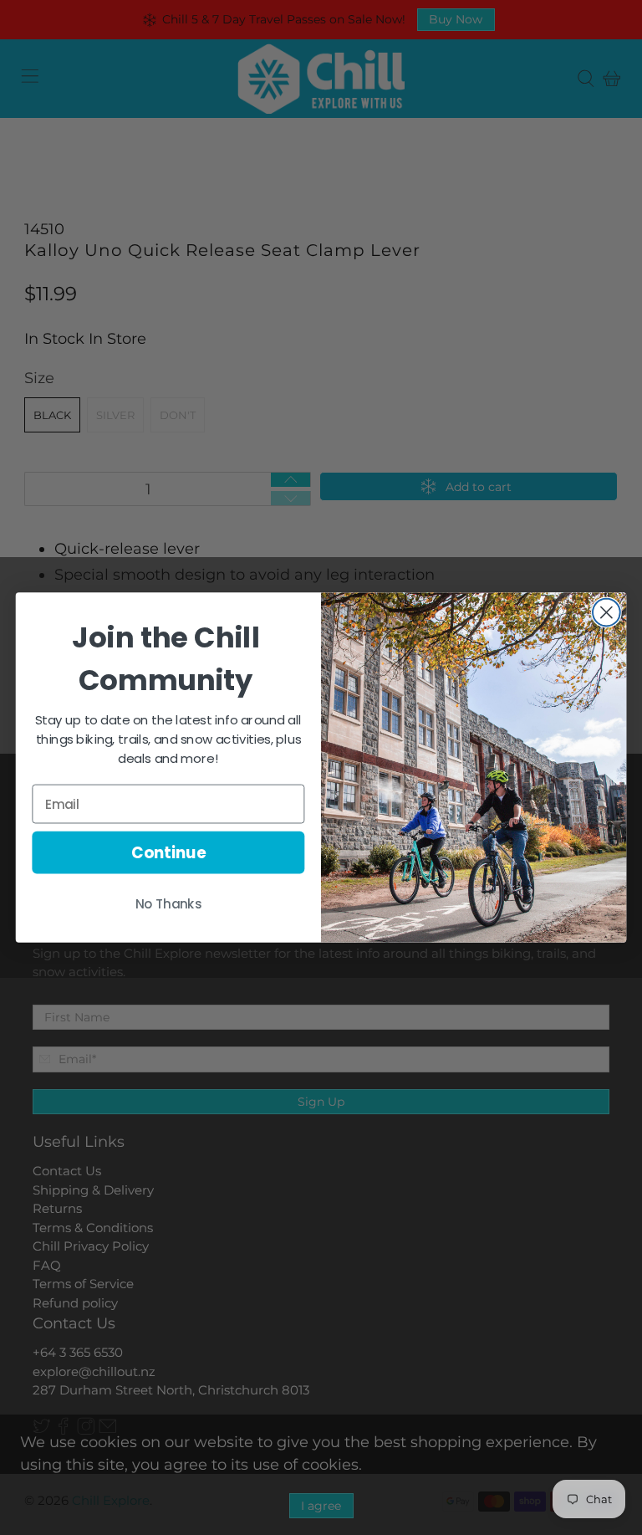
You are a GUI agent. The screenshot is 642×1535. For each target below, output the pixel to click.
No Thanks (168, 904)
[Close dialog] (606, 613)
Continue (168, 852)
